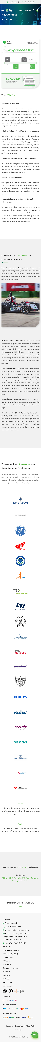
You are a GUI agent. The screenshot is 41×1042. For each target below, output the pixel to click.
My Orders (6, 979)
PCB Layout (7, 961)
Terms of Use (19, 1026)
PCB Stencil (7, 964)
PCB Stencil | (26, 878)
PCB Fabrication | (16, 878)
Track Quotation (8, 986)
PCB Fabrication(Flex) (10, 954)
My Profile (6, 975)
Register (28, 10)
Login (21, 10)
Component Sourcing (10, 968)
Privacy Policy (30, 1026)
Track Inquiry (7, 982)
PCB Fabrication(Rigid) (11, 950)
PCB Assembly (24, 881)
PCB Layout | (6, 878)
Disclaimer (9, 1026)
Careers (20, 906)
